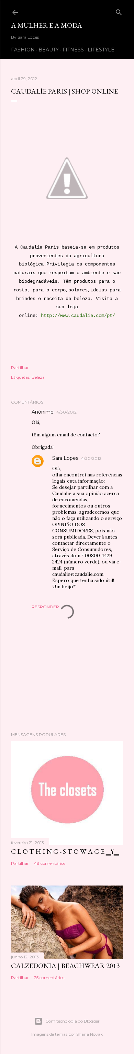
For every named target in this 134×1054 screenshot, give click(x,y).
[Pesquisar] (119, 11)
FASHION (23, 50)
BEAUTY (48, 50)
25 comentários (49, 977)
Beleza (38, 377)
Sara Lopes (65, 458)
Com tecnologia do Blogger (72, 1021)
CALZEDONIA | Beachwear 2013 (65, 965)
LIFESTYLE (101, 50)
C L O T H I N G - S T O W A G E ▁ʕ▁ (65, 851)
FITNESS (73, 50)
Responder (45, 606)
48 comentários (49, 863)
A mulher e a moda (46, 25)
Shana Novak (89, 1034)
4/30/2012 (66, 412)
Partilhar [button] (20, 367)
